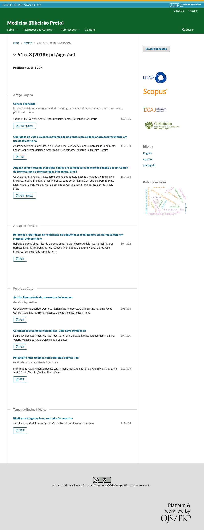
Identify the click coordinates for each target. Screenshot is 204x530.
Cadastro (179, 10)
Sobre (11, 29)
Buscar (189, 29)
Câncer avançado (67, 108)
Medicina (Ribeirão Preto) (35, 23)
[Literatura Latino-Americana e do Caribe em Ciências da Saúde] (155, 82)
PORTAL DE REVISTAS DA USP (22, 5)
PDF (21, 156)
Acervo (28, 42)
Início (16, 42)
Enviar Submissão (156, 48)
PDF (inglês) (26, 125)
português (149, 165)
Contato (90, 29)
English (147, 153)
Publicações (68, 29)
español (148, 159)
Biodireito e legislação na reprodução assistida (43, 418)
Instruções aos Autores (38, 29)
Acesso (193, 10)
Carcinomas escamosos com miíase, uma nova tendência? (49, 330)
